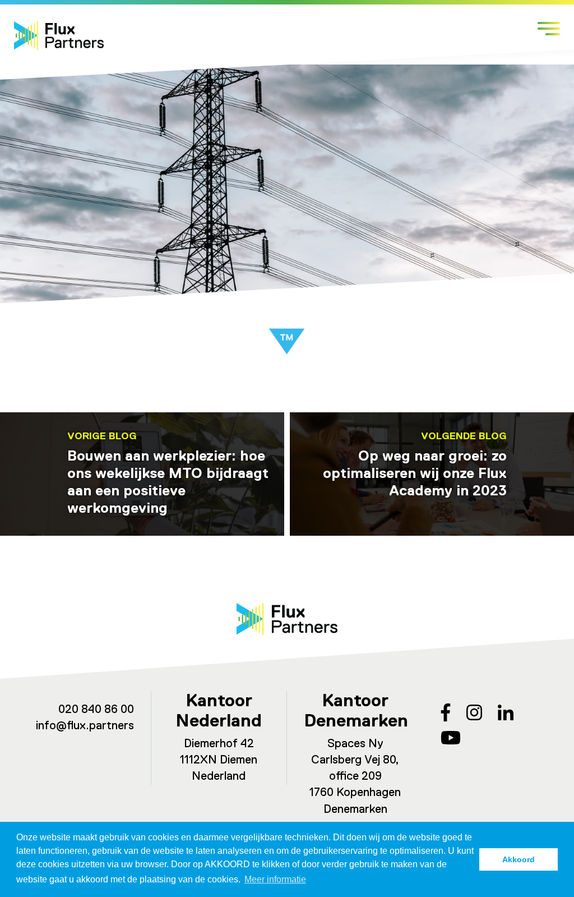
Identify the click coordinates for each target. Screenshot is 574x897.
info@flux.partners (85, 726)
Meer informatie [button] (275, 879)
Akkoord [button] (518, 859)
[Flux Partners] (59, 35)
